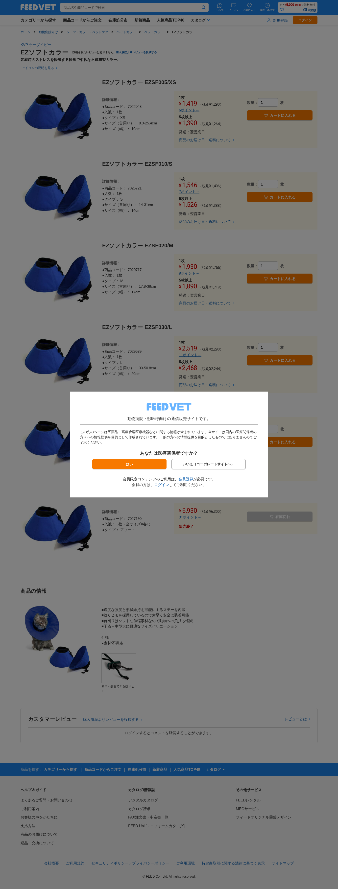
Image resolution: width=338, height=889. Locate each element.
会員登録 (185, 479)
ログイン (161, 485)
